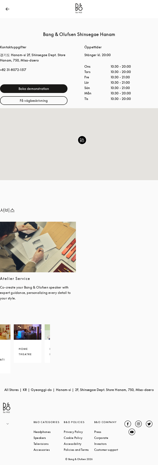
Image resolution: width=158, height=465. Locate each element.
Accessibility (79, 443)
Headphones (49, 432)
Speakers (49, 437)
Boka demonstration (43, 90)
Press (109, 432)
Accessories (49, 449)
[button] (82, 140)
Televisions (49, 443)
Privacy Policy (79, 432)
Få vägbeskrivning (43, 101)
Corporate (109, 437)
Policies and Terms (79, 449)
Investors (109, 443)
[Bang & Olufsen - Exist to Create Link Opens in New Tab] (79, 13)
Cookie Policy (79, 437)
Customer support (109, 449)
